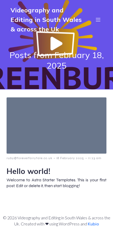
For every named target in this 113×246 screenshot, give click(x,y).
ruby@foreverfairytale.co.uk (29, 158)
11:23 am (94, 158)
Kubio (93, 223)
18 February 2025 (70, 158)
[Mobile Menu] (98, 19)
